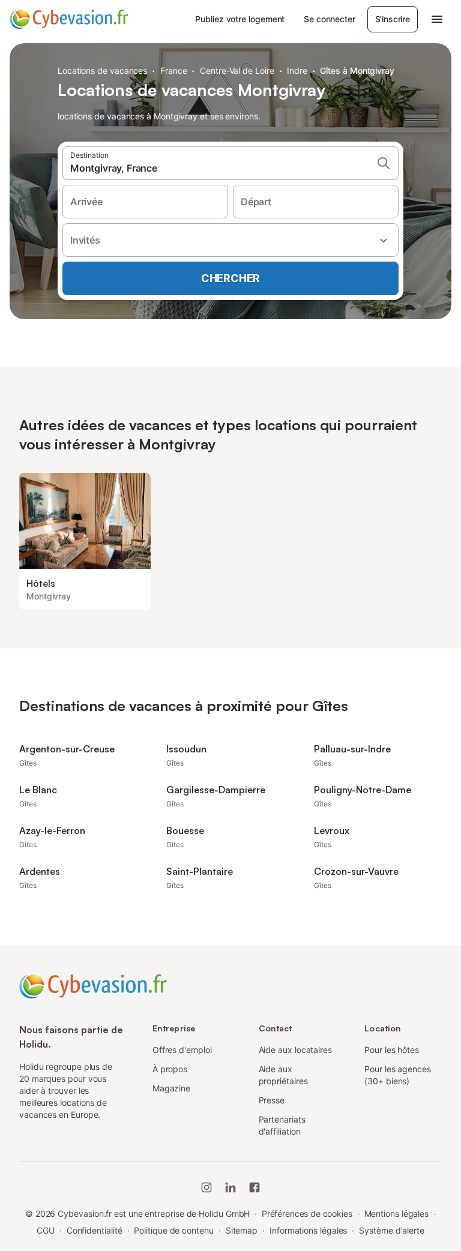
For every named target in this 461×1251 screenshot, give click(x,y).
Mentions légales (396, 1213)
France (173, 70)
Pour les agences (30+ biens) (397, 1075)
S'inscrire (392, 19)
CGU (46, 1230)
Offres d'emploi (182, 1050)
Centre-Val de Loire (237, 70)
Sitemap (242, 1230)
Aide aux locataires (295, 1050)
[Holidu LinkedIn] (230, 1187)
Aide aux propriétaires (283, 1075)
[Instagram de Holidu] (206, 1187)
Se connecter (329, 19)
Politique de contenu (173, 1230)
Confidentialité (94, 1230)
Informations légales (308, 1230)
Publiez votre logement (240, 19)
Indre (297, 70)
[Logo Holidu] (69, 19)
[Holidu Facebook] (254, 1187)
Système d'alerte (391, 1230)
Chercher (230, 278)
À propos (169, 1069)
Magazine (171, 1088)
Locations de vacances (102, 70)
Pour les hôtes (391, 1050)
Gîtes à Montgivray (357, 70)
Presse (272, 1100)
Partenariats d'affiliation (282, 1125)
